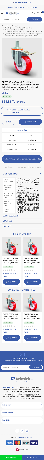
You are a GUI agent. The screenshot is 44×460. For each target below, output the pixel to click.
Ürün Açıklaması (10, 174)
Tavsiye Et (8, 167)
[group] (22, 58)
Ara (36, 19)
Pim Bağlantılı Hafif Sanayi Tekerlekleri (18, 28)
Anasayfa (5, 26)
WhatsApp (12, 457)
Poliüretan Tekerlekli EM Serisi (15, 30)
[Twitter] (27, 431)
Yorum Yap (22, 167)
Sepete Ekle (12, 282)
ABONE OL (36, 367)
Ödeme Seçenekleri (11, 216)
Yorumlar (7, 221)
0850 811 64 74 (34, 457)
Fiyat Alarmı (35, 167)
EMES (5, 92)
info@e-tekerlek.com (23, 2)
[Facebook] (17, 431)
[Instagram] (22, 431)
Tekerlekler (16, 26)
